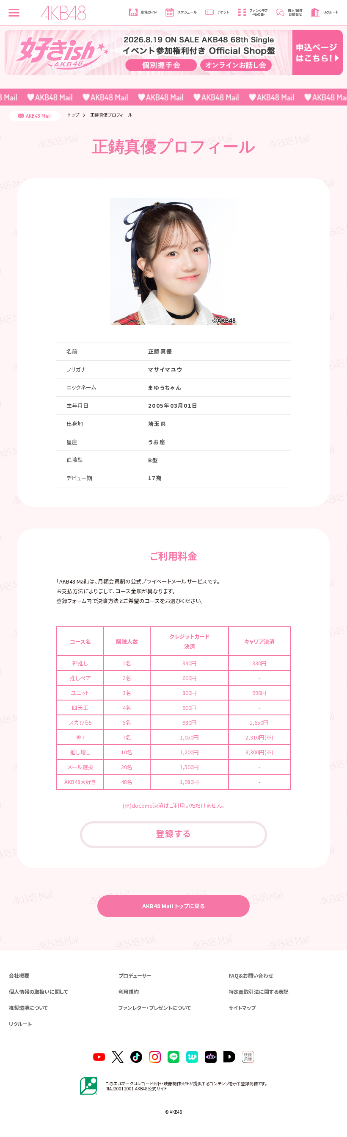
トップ (74, 115)
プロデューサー (134, 975)
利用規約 (128, 991)
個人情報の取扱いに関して (38, 991)
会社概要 (19, 975)
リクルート (20, 1023)
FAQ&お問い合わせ (251, 975)
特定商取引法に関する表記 (259, 991)
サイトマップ (242, 1007)
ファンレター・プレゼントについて (154, 1007)
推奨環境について (28, 1007)
